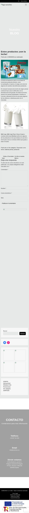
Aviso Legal (15, 493)
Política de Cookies (15, 496)
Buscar (5, 331)
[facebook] (1, 1)
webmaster (20, 57)
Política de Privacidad (15, 494)
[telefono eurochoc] (5, 1)
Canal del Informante (15, 497)
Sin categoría (12, 147)
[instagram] (3, 1)
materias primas (9, 149)
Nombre (3, 188)
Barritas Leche (16, 136)
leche (2, 149)
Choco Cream (20, 134)
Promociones (7, 387)
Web (2, 198)
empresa (5, 381)
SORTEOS (6, 390)
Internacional (6, 383)
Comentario (4, 169)
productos (16, 149)
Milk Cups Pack (11, 134)
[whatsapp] (7, 1)
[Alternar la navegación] (26, 4)
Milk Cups (3, 134)
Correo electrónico (6, 193)
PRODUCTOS (7, 385)
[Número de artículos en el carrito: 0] (18, 1)
